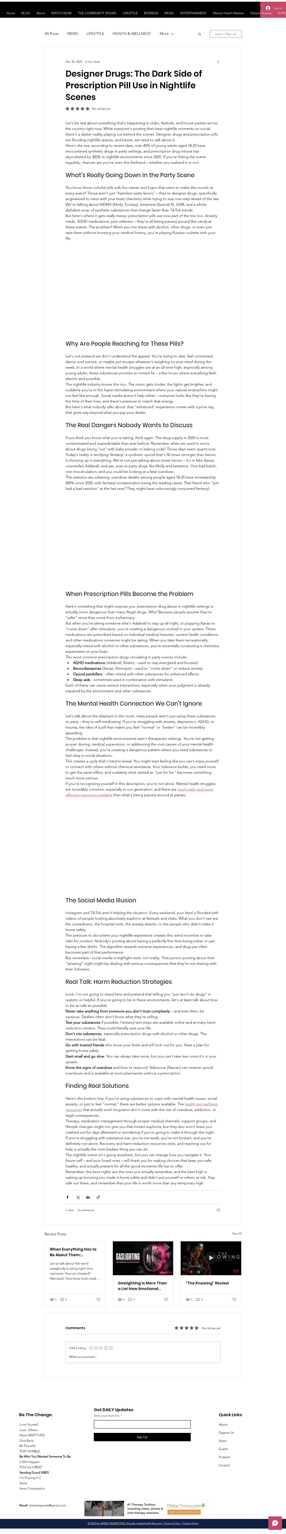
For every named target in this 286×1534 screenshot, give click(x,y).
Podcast (224, 1457)
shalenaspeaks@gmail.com (47, 1505)
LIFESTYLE (95, 33)
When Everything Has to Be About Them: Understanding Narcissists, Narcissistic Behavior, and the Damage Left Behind (73, 1252)
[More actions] (217, 61)
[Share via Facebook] (68, 1197)
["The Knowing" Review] (211, 1258)
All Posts (52, 33)
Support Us (226, 1433)
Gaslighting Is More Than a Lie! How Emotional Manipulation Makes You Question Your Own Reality (142, 1285)
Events (223, 1449)
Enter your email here (107, 1415)
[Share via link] (98, 1197)
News (223, 1441)
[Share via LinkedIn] (88, 1197)
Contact (224, 1465)
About (223, 1424)
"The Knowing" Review (207, 1283)
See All (236, 1233)
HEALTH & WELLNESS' (132, 33)
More (164, 33)
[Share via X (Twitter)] (78, 1197)
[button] (199, 34)
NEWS (72, 33)
